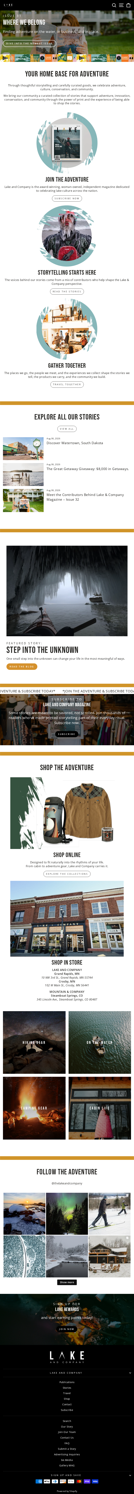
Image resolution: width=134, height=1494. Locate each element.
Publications (67, 1382)
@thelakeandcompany (67, 1183)
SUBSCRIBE (66, 734)
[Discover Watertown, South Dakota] (23, 448)
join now (66, 1329)
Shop (67, 1398)
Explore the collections (67, 873)
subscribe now (115, 36)
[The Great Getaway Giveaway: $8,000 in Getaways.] (23, 474)
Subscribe (67, 1410)
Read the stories (67, 291)
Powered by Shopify (67, 1491)
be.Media (67, 1460)
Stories (67, 1387)
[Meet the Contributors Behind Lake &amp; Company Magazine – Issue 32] (23, 500)
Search (67, 1421)
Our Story (67, 1426)
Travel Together (67, 384)
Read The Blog (22, 666)
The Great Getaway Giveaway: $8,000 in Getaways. (88, 469)
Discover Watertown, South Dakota (75, 443)
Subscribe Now (67, 198)
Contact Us (67, 1437)
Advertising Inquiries (67, 1454)
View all (67, 428)
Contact (67, 1404)
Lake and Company (66, 1372)
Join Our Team (67, 1432)
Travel (67, 1393)
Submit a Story (67, 1448)
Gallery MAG (67, 1465)
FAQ (67, 1443)
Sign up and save (66, 1475)
